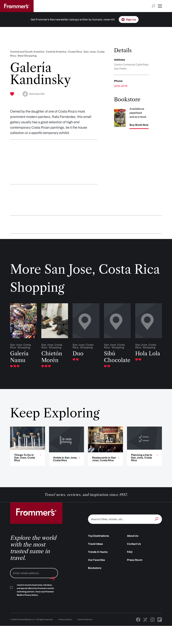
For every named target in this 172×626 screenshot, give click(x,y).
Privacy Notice (65, 619)
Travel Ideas (95, 543)
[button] (160, 6)
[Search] (157, 518)
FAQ (130, 551)
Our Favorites (96, 560)
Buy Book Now (139, 125)
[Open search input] (153, 6)
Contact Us (134, 543)
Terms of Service (85, 619)
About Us (132, 535)
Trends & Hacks (98, 551)
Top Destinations (98, 535)
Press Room (134, 560)
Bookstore (94, 568)
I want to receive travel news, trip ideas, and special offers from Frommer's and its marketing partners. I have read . (35, 590)
